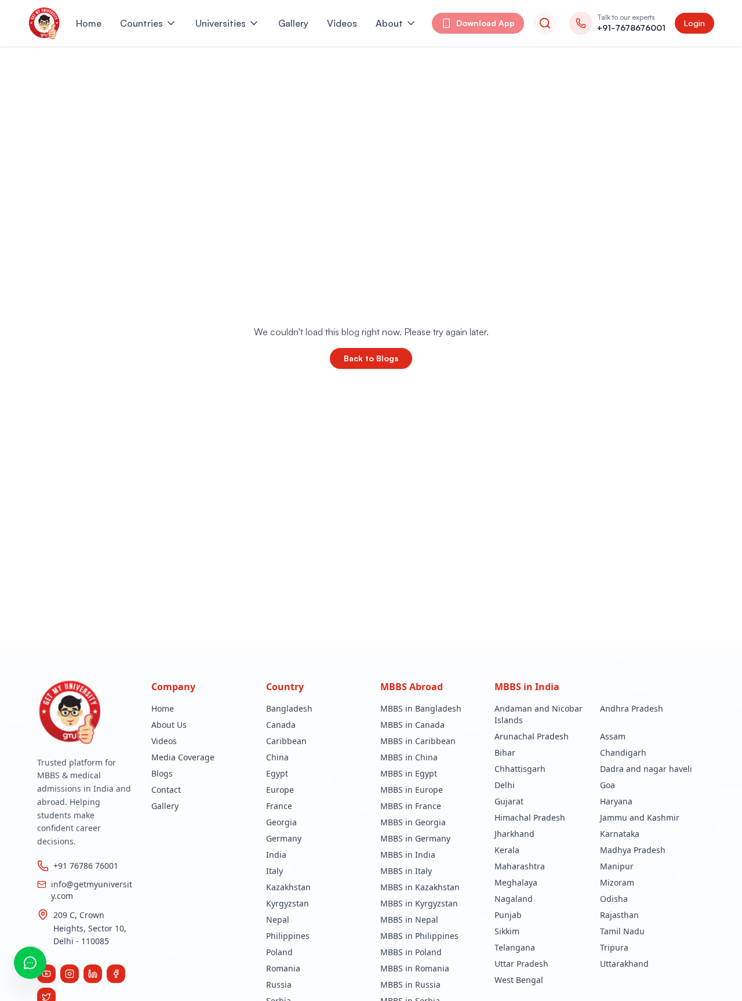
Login (694, 23)
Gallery (293, 23)
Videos (342, 23)
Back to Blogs (371, 358)
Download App (485, 23)
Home (88, 23)
